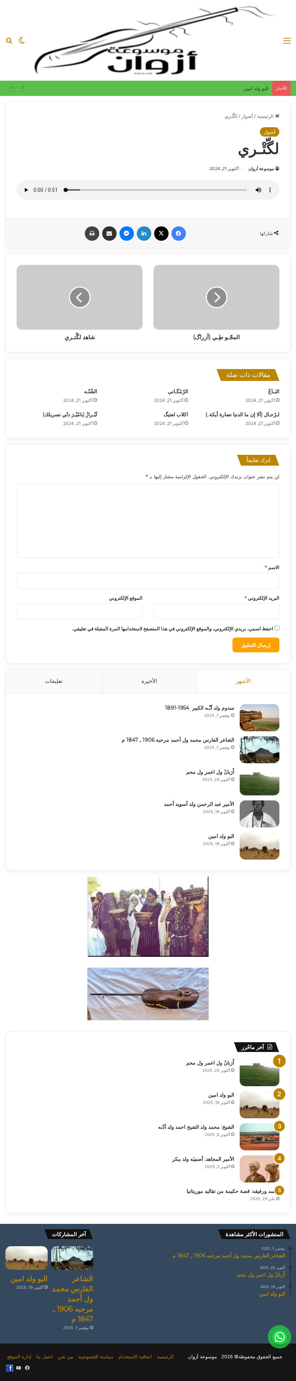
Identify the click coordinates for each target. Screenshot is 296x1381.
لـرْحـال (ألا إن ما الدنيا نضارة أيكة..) (242, 414)
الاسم (272, 567)
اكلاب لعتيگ (176, 414)
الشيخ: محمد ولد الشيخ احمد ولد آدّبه (196, 1127)
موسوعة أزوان (261, 168)
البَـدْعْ (273, 391)
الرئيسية (266, 116)
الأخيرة (149, 681)
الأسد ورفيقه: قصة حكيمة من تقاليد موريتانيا (233, 1191)
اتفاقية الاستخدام (135, 1356)
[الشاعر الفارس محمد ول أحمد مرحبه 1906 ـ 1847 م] (259, 749)
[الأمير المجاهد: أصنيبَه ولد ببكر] (259, 1168)
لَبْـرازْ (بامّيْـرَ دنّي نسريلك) (70, 414)
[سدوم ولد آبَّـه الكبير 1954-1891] (259, 717)
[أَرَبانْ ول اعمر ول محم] (259, 781)
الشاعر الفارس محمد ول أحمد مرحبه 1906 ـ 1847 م (178, 740)
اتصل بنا (44, 1356)
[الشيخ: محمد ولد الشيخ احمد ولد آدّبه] (259, 1136)
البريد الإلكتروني (261, 598)
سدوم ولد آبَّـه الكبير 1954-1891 (199, 708)
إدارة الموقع (19, 1356)
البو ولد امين (256, 88)
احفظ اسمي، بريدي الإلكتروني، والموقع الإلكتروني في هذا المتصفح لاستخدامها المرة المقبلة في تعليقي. (172, 628)
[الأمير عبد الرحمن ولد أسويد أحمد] (259, 813)
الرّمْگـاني (178, 391)
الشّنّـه (90, 391)
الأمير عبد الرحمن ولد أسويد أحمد (199, 804)
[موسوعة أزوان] (154, 40)
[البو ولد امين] (259, 846)
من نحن (65, 1356)
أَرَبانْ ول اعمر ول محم (210, 772)
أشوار (247, 116)
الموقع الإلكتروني (126, 598)
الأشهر (243, 681)
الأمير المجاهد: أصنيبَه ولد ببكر (203, 1159)
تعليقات (53, 681)
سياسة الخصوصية (95, 1356)
